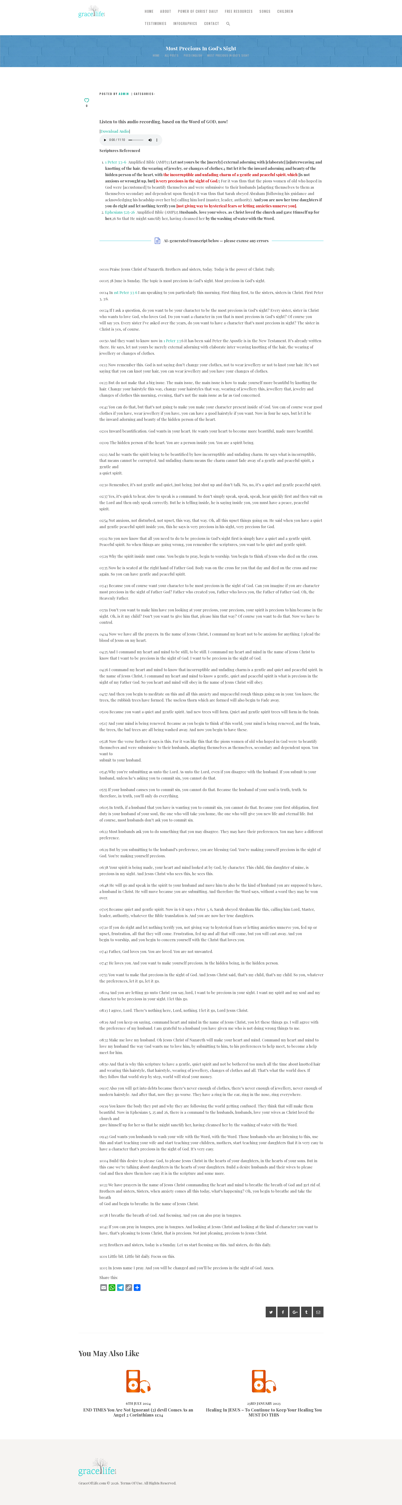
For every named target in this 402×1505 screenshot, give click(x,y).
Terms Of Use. (131, 1483)
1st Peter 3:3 (124, 292)
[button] (228, 24)
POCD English (193, 55)
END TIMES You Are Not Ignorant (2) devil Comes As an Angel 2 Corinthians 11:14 (138, 1372)
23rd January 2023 (252, 1394)
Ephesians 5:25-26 (120, 212)
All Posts (172, 55)
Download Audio (115, 131)
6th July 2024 (126, 1394)
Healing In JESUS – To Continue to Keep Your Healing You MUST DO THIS (264, 1372)
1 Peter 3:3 (172, 340)
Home (156, 55)
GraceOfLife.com (92, 1483)
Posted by (114, 94)
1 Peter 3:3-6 (115, 162)
